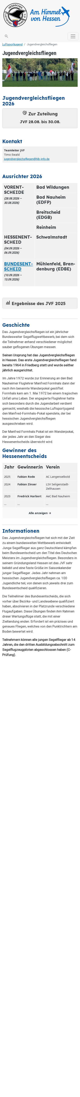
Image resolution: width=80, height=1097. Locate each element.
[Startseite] (38, 15)
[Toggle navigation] (73, 36)
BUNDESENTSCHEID (18, 266)
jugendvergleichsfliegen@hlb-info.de (27, 159)
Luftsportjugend (12, 44)
